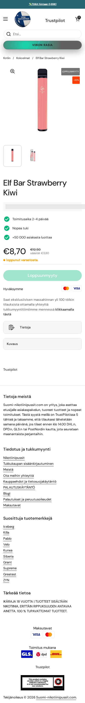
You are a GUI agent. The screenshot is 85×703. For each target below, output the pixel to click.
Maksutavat (12, 505)
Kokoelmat (23, 58)
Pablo (7, 538)
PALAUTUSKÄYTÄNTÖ (19, 487)
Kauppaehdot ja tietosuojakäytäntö (29, 481)
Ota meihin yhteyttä (18, 475)
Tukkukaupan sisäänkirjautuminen (28, 463)
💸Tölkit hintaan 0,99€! (42, 4)
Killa (6, 532)
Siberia (8, 556)
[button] (77, 19)
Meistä (8, 469)
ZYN (6, 580)
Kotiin (6, 58)
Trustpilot (55, 20)
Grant (7, 562)
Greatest (9, 574)
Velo (6, 544)
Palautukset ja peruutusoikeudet (27, 499)
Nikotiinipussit (14, 458)
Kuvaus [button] (12, 344)
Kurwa (7, 550)
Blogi (6, 493)
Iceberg (8, 526)
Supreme (10, 568)
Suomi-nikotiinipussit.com (56, 697)
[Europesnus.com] (22, 19)
